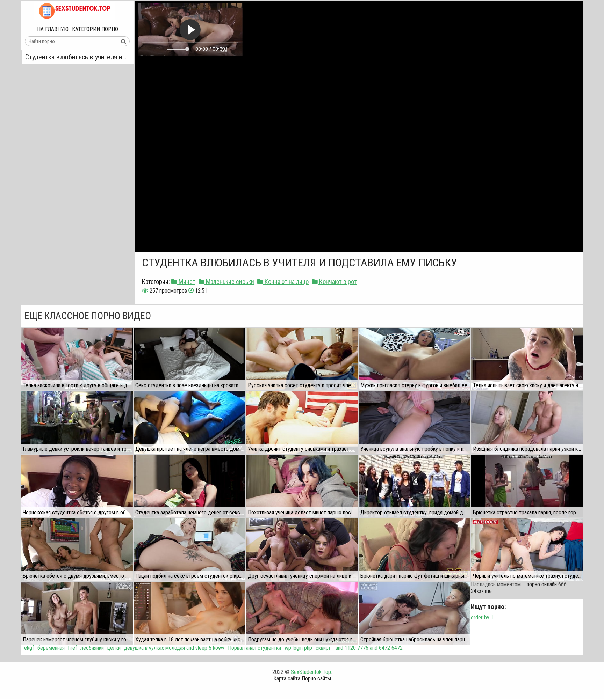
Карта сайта (286, 678)
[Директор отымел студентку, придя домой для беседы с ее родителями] (414, 486)
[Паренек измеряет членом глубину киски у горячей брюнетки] (77, 613)
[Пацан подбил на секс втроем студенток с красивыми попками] (189, 549)
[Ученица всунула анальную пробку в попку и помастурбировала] (414, 422)
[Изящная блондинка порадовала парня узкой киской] (527, 422)
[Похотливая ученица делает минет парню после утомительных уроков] (302, 486)
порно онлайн (542, 584)
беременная (51, 648)
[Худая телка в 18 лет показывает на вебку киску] (189, 613)
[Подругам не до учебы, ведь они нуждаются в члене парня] (302, 613)
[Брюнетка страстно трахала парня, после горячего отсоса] (527, 486)
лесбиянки (92, 648)
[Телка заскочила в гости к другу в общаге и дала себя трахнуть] (77, 359)
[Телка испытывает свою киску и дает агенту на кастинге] (527, 359)
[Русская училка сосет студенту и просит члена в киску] (302, 359)
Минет (186, 281)
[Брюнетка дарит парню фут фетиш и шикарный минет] (414, 549)
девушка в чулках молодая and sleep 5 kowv (174, 648)
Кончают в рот (337, 281)
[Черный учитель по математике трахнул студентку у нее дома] (527, 549)
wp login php (298, 648)
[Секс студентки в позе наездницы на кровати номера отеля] (189, 359)
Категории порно (95, 29)
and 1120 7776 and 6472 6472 (368, 648)
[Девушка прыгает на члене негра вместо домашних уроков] (189, 422)
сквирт (323, 648)
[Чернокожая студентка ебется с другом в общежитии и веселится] (77, 486)
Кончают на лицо (286, 281)
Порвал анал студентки (254, 648)
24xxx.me (481, 591)
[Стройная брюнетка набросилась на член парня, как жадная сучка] (414, 613)
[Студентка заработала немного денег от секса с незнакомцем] (189, 486)
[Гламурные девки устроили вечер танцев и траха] (77, 422)
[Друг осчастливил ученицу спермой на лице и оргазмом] (302, 549)
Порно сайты (316, 678)
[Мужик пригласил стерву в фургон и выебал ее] (414, 359)
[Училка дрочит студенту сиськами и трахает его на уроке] (302, 422)
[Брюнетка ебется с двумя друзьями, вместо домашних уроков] (77, 549)
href (72, 648)
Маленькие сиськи (229, 281)
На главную (53, 29)
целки (114, 648)
